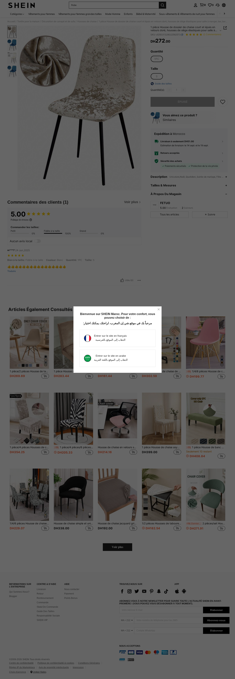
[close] (159, 309)
